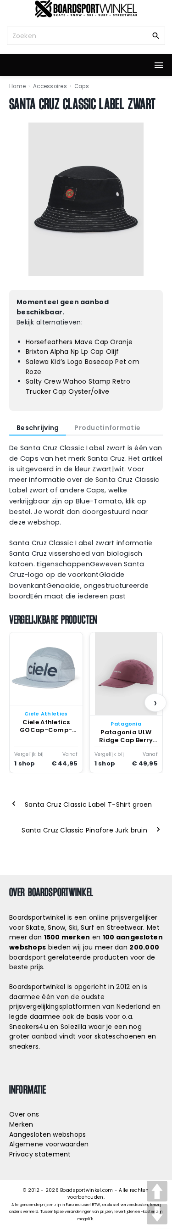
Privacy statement (40, 1154)
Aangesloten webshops (47, 1134)
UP (157, 1191)
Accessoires (50, 86)
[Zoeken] (156, 35)
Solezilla (74, 1026)
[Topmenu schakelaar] (159, 65)
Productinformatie (107, 427)
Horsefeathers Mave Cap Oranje (79, 341)
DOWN (157, 1214)
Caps (81, 86)
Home (17, 86)
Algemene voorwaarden (49, 1144)
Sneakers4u (28, 1026)
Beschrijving (38, 427)
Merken (21, 1124)
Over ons (24, 1114)
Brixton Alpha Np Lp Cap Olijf (72, 351)
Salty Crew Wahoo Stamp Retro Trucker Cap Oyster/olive (78, 386)
